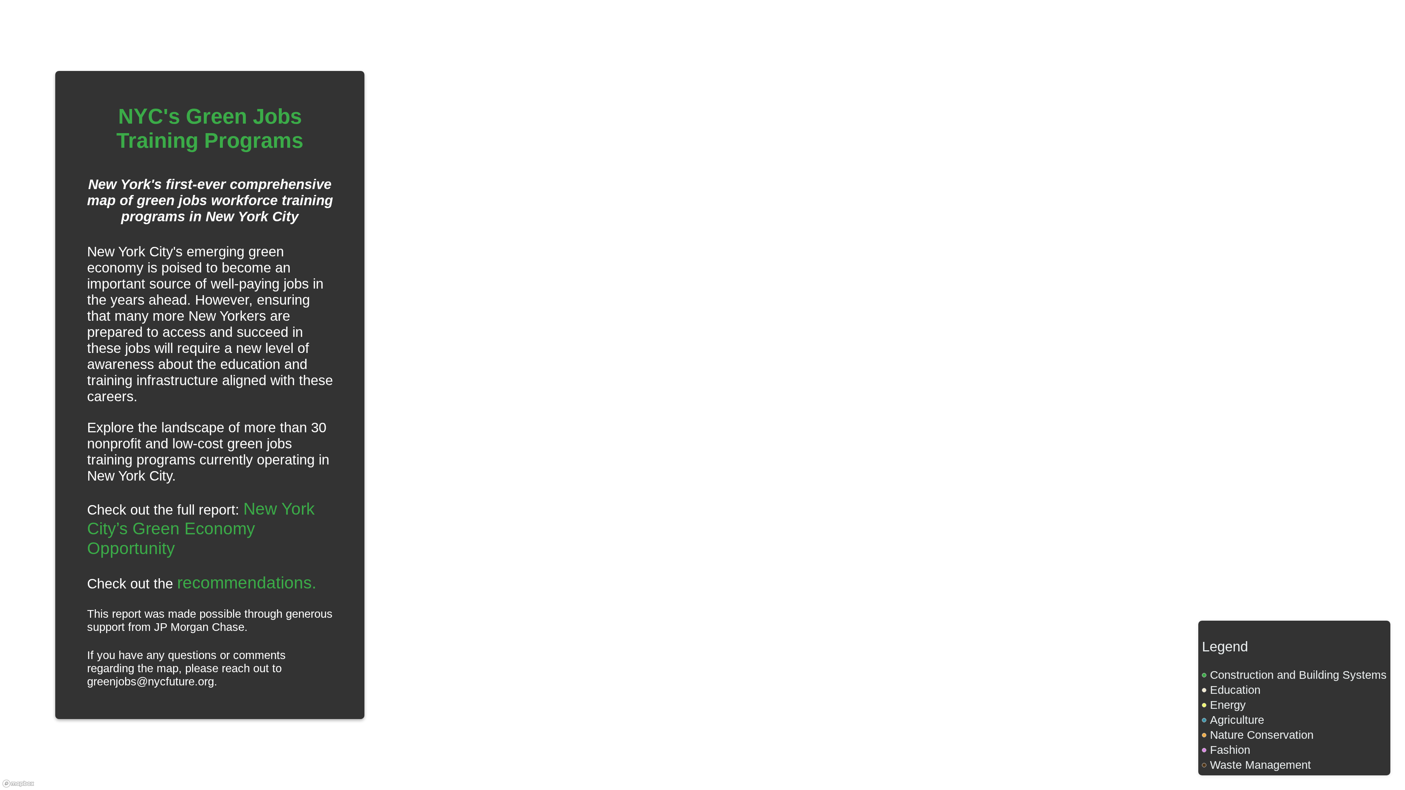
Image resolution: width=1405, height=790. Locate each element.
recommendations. (246, 582)
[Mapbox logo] (18, 783)
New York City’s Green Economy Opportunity (201, 528)
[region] (702, 395)
